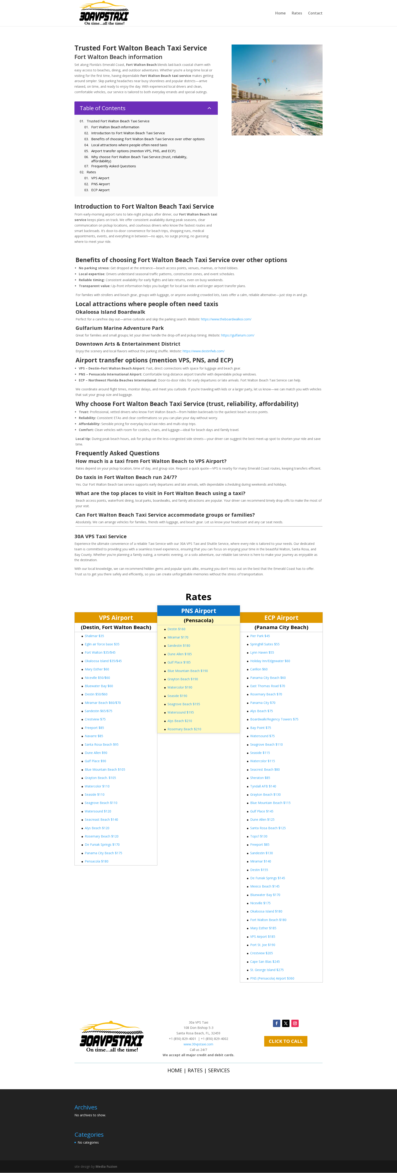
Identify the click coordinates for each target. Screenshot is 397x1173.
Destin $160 (176, 629)
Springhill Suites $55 (265, 644)
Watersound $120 (98, 811)
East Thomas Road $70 (267, 686)
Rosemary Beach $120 (102, 836)
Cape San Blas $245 (265, 961)
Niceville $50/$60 (97, 677)
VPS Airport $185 (262, 936)
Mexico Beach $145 (265, 886)
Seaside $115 (260, 752)
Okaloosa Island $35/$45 (103, 661)
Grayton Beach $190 (182, 679)
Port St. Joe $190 (262, 945)
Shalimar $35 (94, 636)
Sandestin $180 (178, 645)
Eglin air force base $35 (102, 644)
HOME (174, 1070)
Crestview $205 (261, 953)
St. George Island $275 (267, 970)
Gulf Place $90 (95, 761)
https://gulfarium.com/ (237, 335)
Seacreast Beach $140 (101, 819)
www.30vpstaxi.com (198, 1044)
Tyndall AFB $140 (263, 786)
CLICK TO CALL (286, 1041)
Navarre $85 (94, 736)
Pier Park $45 (260, 636)
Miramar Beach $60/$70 (103, 702)
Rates (297, 13)
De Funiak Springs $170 (102, 844)
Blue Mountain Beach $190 (187, 671)
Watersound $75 (262, 736)
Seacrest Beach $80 (265, 769)
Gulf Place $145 (261, 811)
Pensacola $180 (96, 861)
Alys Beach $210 (179, 721)
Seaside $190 (177, 696)
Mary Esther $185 (263, 928)
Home (280, 13)
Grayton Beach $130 (265, 794)
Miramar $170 (177, 637)
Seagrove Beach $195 (183, 704)
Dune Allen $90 (96, 752)
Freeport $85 (94, 727)
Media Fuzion (106, 1166)
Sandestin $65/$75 (98, 711)
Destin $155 (259, 870)
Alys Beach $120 (97, 828)
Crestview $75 (95, 719)
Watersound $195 (180, 712)
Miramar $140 (260, 861)
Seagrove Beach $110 (101, 803)
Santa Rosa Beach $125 (268, 828)
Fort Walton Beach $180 (268, 920)
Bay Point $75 (260, 727)
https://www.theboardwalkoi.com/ (226, 319)
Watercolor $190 (179, 687)
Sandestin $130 (261, 853)
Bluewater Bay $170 (265, 895)
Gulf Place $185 (179, 662)
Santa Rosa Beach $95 (102, 744)
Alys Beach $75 (261, 711)
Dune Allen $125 (262, 819)
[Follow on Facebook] (276, 1023)
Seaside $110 (95, 794)
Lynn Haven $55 (262, 652)
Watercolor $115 (262, 761)
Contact (315, 13)
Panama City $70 (262, 702)
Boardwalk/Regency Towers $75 (274, 719)
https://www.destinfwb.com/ (203, 351)
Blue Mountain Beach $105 (105, 769)
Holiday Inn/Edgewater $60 (270, 661)
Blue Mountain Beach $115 (270, 803)
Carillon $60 (259, 669)
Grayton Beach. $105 (100, 777)
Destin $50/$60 (96, 694)
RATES (195, 1070)
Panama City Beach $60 (268, 677)
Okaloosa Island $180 (266, 911)
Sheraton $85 (260, 777)
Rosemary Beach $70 (266, 694)
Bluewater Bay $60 (99, 686)
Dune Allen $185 (179, 654)
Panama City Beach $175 (103, 853)
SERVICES (219, 1070)
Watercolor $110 (97, 786)
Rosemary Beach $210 (184, 729)
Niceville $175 (260, 903)
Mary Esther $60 (97, 669)
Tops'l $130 (258, 836)
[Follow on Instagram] (295, 1023)
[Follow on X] (285, 1023)
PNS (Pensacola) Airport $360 (272, 978)
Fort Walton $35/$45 (100, 652)
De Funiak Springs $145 (267, 878)
